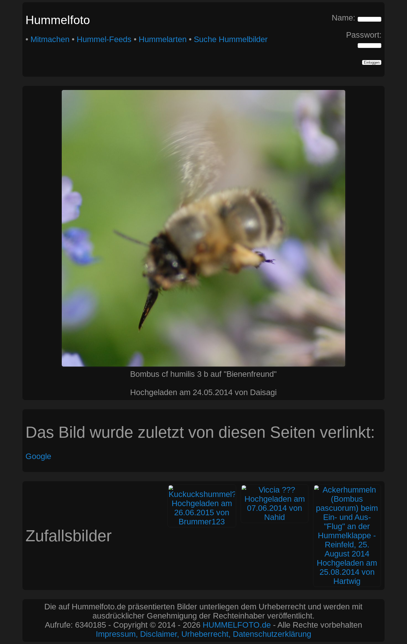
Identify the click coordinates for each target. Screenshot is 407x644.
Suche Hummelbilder (231, 39)
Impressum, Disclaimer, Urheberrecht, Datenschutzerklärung (203, 634)
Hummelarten (163, 39)
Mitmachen (49, 39)
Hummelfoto (57, 20)
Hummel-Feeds (104, 39)
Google (38, 456)
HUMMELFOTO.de (237, 624)
